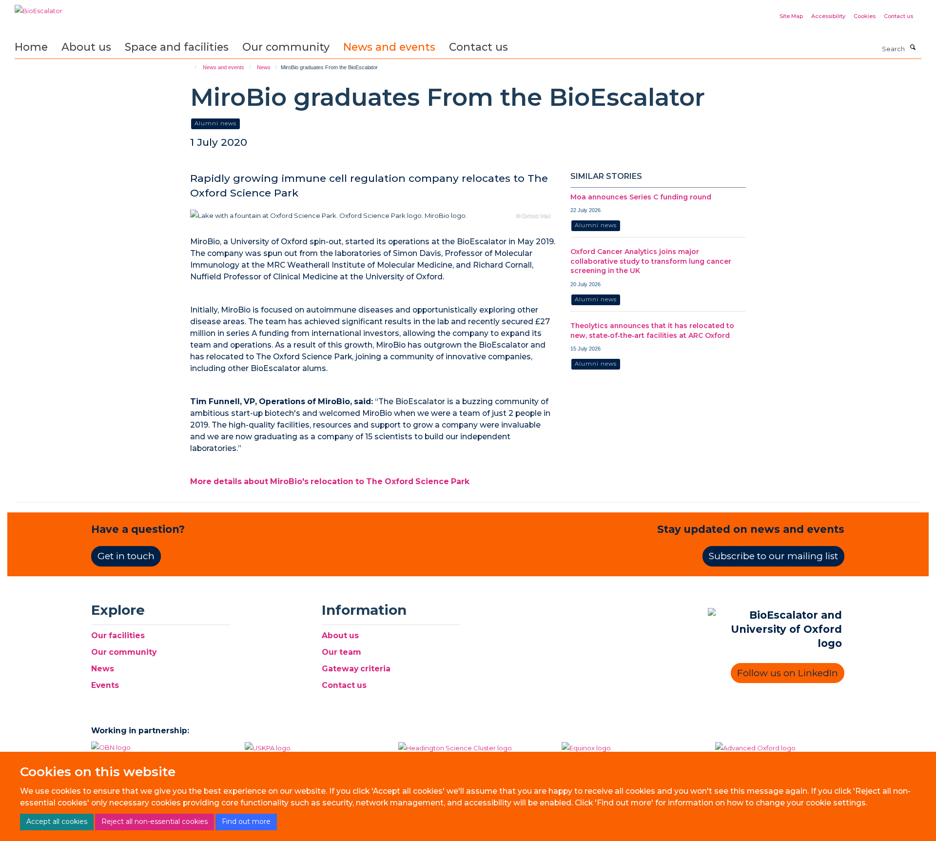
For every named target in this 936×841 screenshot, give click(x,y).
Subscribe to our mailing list (773, 556)
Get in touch (126, 556)
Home (31, 46)
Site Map (791, 16)
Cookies (865, 16)
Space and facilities (177, 46)
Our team (341, 652)
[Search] (912, 47)
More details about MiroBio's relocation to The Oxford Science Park (329, 481)
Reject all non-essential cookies (154, 821)
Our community (286, 46)
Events (105, 685)
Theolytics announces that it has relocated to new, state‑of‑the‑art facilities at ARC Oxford (652, 330)
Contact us (898, 16)
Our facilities (118, 635)
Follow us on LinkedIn (787, 673)
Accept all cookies (56, 821)
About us (86, 46)
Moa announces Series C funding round (640, 197)
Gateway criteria (356, 668)
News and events (389, 46)
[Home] (191, 67)
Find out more (246, 821)
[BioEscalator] (38, 7)
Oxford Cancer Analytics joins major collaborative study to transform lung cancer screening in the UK (650, 261)
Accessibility (828, 16)
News (264, 67)
